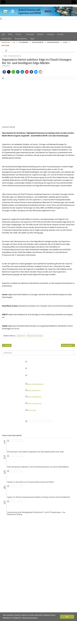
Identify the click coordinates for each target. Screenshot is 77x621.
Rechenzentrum (53, 42)
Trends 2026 (6, 42)
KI (14, 42)
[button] (4, 72)
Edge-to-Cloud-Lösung (34, 336)
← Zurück (6, 345)
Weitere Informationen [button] (30, 618)
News (10, 34)
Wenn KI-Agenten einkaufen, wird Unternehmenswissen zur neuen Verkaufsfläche (38, 467)
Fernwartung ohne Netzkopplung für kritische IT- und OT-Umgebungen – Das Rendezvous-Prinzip (36, 513)
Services (60, 34)
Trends (18, 34)
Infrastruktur (7, 39)
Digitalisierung (38, 42)
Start (3, 34)
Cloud (65, 42)
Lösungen (50, 34)
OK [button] (67, 616)
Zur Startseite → (68, 345)
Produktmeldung (14, 56)
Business (40, 34)
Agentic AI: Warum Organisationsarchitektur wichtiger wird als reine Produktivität (38, 497)
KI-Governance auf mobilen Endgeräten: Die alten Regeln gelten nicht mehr (35, 452)
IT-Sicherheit (23, 42)
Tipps (32, 39)
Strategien (30, 34)
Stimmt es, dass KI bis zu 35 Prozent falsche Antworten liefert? (30, 482)
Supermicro (21, 336)
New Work (5, 45)
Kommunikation (21, 39)
